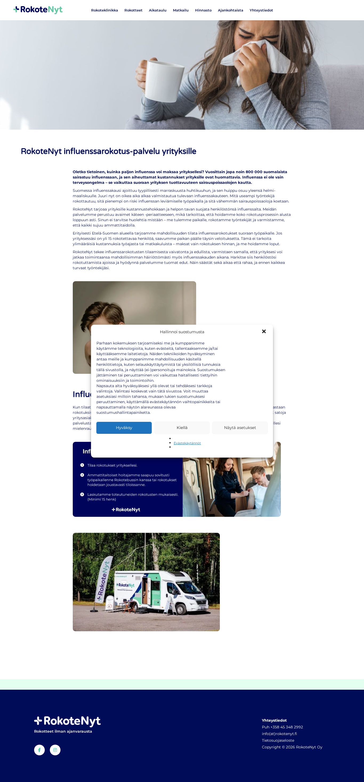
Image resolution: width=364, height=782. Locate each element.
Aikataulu (158, 10)
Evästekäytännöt (187, 443)
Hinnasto (203, 10)
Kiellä (182, 427)
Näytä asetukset (240, 427)
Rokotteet (133, 10)
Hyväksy (124, 427)
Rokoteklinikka (104, 10)
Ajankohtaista (230, 10)
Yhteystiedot (261, 10)
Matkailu (181, 10)
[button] (264, 332)
